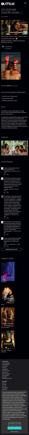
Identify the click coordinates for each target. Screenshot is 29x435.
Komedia (4, 384)
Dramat (4, 386)
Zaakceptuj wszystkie (14, 428)
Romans (4, 383)
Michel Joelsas (4, 42)
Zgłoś (5, 172)
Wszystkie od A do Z (7, 378)
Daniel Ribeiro (9, 40)
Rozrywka (4, 376)
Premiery (4, 367)
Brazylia (11, 36)
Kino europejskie (6, 373)
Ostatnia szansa (5, 370)
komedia (7, 36)
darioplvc (6, 189)
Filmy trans (4, 366)
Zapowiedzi (5, 369)
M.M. (5, 244)
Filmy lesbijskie (5, 364)
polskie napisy (12, 38)
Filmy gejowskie (6, 363)
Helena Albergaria (21, 40)
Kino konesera (5, 375)
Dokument (4, 389)
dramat (2, 36)
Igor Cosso (10, 42)
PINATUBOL (7, 171)
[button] (11, 79)
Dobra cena (5, 372)
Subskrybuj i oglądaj (16, 32)
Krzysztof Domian (8, 231)
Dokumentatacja (14, 431)
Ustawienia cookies (14, 423)
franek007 (7, 214)
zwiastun (23, 22)
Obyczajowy (5, 387)
